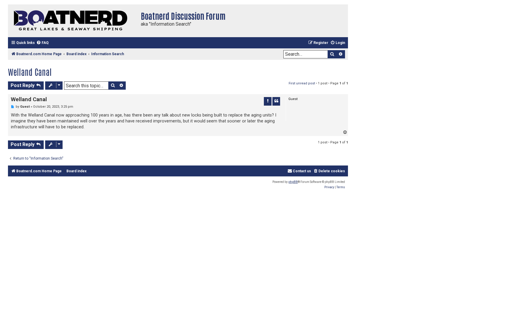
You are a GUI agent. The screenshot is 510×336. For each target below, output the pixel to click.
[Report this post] (268, 101)
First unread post (302, 83)
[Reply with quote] (276, 101)
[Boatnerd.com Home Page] (72, 21)
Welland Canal (30, 71)
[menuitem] (42, 43)
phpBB (293, 181)
